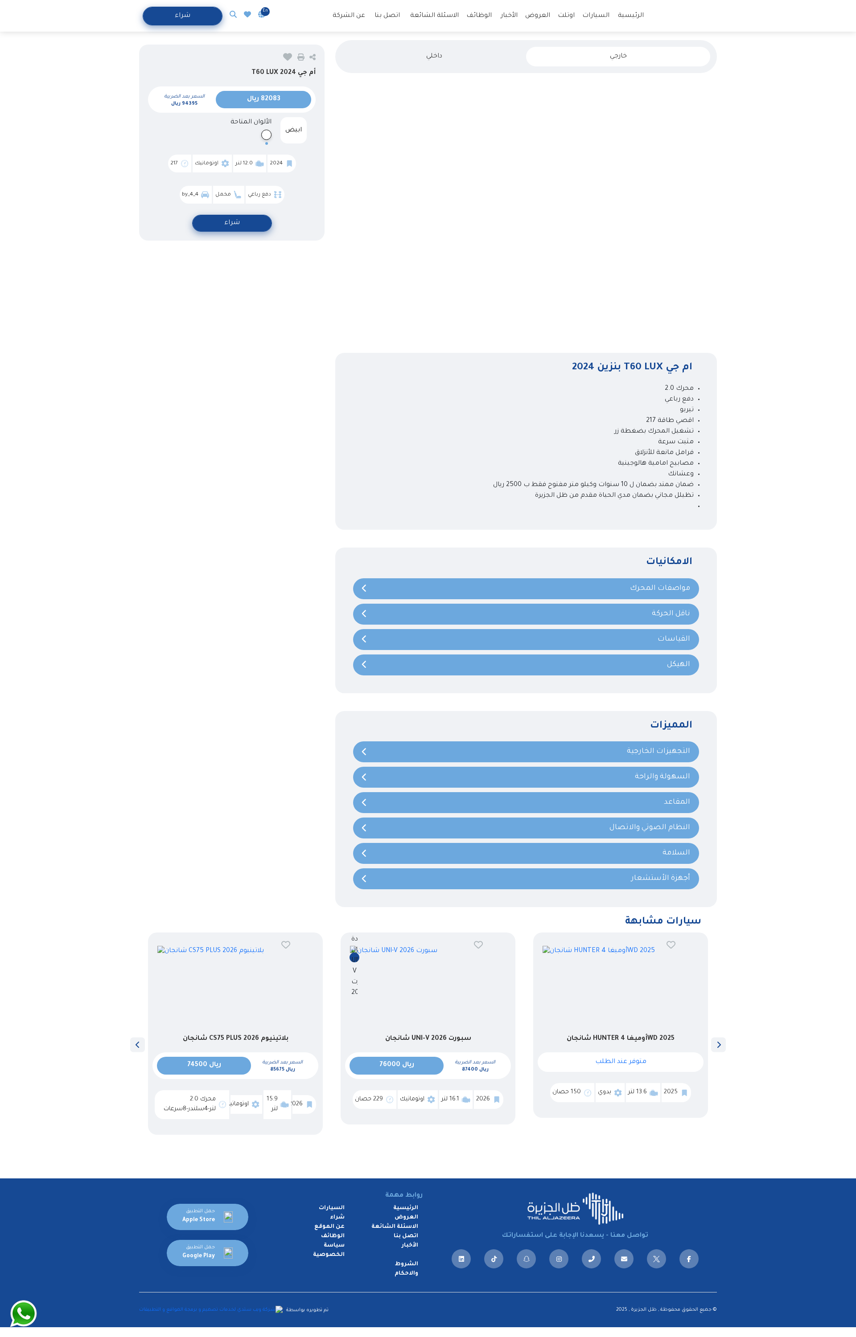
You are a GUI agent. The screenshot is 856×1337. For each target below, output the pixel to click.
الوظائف (479, 16)
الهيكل (678, 665)
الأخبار (509, 16)
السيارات (595, 16)
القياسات (674, 639)
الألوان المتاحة (251, 122)
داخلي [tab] (434, 56)
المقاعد (677, 802)
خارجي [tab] (618, 56)
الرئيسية (631, 16)
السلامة (676, 853)
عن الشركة (349, 16)
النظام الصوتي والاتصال (649, 828)
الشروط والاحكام (406, 1269)
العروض (537, 16)
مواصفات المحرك (660, 589)
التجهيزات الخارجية (658, 752)
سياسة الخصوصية (329, 1250)
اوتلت (566, 16)
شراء (182, 16)
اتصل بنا (387, 16)
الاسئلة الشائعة (434, 16)
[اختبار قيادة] (354, 957)
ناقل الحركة (671, 614)
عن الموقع (329, 1227)
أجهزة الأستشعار (660, 879)
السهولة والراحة (662, 777)
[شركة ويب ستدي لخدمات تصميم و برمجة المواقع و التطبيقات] (212, 1309)
